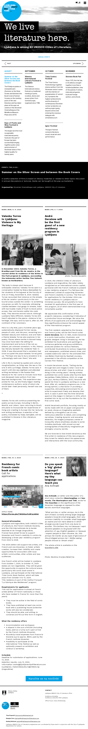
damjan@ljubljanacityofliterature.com (27, 718)
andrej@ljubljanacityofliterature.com (28, 721)
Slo (78, 3)
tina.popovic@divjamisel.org (24, 715)
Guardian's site (51, 548)
